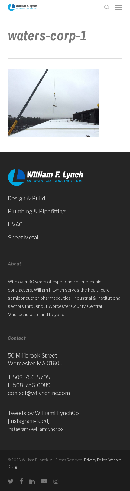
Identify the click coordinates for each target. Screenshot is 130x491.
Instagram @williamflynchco (35, 429)
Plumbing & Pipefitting (37, 211)
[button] (118, 7)
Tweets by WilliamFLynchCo (43, 413)
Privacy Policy (95, 460)
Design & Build (26, 198)
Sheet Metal (23, 237)
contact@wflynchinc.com (39, 393)
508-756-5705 (31, 377)
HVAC (15, 224)
